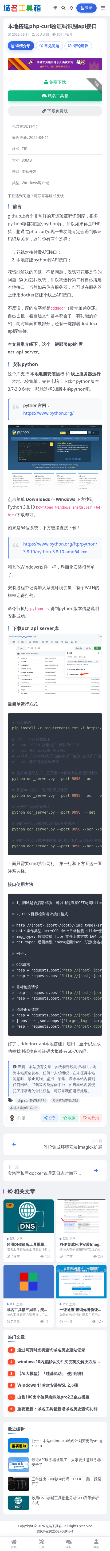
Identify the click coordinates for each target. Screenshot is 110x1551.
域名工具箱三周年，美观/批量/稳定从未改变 (28, 1312)
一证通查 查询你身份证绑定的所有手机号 (81, 1312)
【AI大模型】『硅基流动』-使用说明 (50, 1373)
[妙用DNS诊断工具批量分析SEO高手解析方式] (28, 1216)
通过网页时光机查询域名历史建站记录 (51, 1349)
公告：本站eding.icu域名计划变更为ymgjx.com (67, 1443)
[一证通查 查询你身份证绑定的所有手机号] (81, 1281)
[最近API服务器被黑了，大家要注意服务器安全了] (18, 1464)
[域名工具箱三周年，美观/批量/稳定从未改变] (28, 1281)
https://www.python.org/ (48, 413)
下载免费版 (57, 111)
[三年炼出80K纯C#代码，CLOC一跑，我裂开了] (18, 1484)
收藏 (72, 1118)
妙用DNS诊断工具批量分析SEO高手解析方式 (27, 1247)
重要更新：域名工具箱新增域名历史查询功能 (57, 1408)
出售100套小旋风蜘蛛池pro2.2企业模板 (53, 1397)
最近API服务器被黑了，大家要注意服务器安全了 (66, 1462)
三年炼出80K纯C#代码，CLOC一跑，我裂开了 (66, 1481)
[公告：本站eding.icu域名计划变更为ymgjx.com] (18, 1445)
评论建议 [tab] (80, 45)
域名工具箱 (58, 96)
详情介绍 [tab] (22, 45)
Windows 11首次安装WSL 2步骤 (47, 1385)
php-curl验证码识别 (31, 1100)
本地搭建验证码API (24, 1108)
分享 (52, 1118)
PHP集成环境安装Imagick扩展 (81, 1247)
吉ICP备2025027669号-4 (55, 1531)
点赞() (93, 1118)
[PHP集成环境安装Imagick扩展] (81, 1216)
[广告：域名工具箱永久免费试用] (55, 65)
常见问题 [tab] (51, 45)
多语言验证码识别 (65, 1100)
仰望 (21, 1118)
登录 (89, 8)
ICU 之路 (42, 34)
